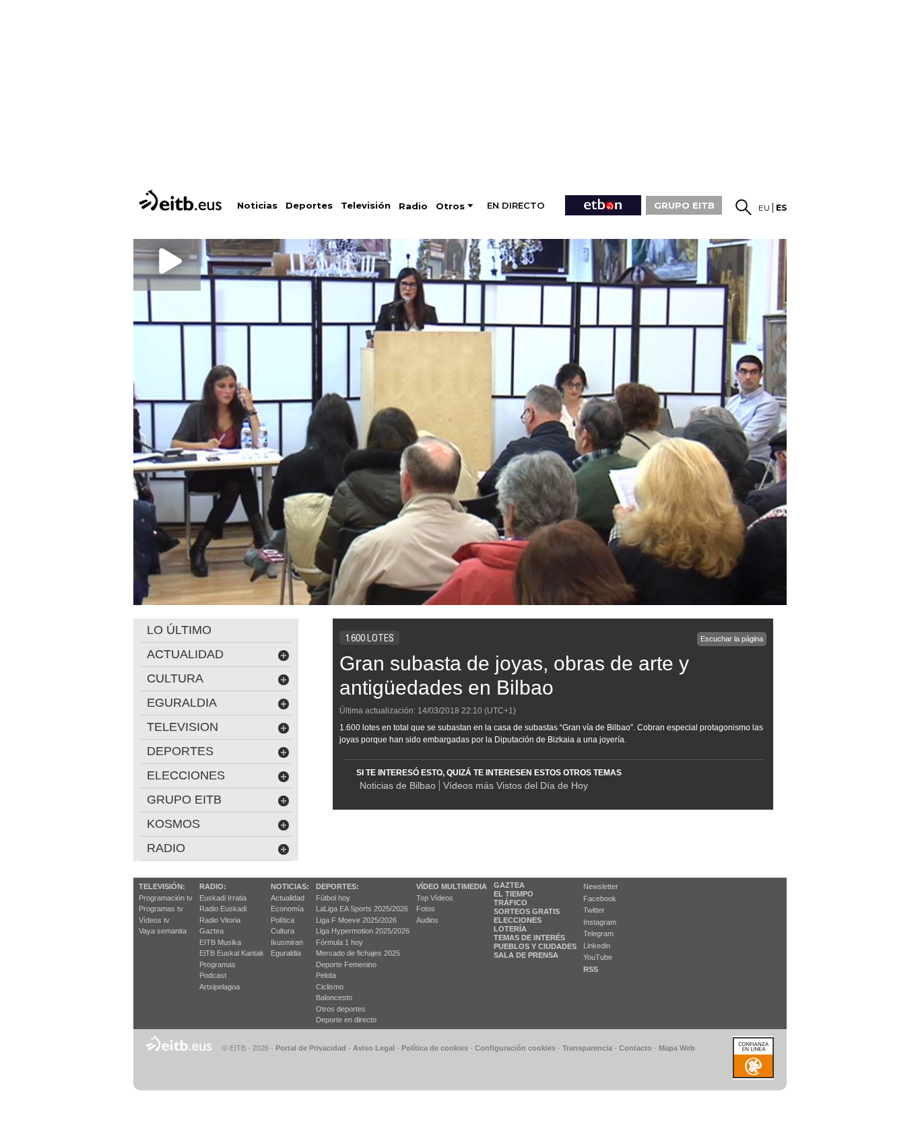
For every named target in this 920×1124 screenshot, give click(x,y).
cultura (175, 678)
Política (282, 920)
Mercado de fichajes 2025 (358, 953)
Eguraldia (286, 953)
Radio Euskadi (223, 909)
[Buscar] (743, 207)
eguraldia (182, 702)
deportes (180, 751)
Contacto (635, 1048)
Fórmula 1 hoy (339, 942)
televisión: (162, 886)
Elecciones (517, 920)
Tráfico (510, 903)
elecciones (186, 775)
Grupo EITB (184, 799)
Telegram (598, 933)
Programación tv (166, 898)
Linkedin (596, 946)
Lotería (510, 929)
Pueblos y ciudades (535, 946)
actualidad (185, 654)
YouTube (597, 957)
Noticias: (290, 886)
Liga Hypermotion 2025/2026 (362, 931)
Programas (217, 964)
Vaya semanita (163, 931)
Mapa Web (677, 1048)
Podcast (212, 975)
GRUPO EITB (684, 205)
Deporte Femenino (346, 964)
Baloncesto (334, 997)
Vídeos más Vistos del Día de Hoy (515, 785)
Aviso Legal (374, 1048)
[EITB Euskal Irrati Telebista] (181, 200)
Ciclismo (329, 987)
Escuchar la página (731, 639)
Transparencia (587, 1048)
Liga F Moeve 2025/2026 (356, 920)
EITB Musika (220, 942)
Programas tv (161, 909)
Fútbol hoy (333, 898)
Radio (166, 848)
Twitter (594, 910)
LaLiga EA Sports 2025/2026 (362, 909)
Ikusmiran (287, 942)
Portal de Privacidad (310, 1048)
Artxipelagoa (219, 987)
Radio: (212, 886)
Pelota (326, 975)
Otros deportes (341, 1009)
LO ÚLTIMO (179, 630)
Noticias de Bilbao (398, 785)
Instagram (599, 922)
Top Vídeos (434, 898)
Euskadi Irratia (223, 898)
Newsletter (600, 886)
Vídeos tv (154, 920)
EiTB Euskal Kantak (231, 953)
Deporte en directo (346, 1020)
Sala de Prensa (526, 955)
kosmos (173, 824)
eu (764, 208)
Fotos (425, 909)
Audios (427, 920)
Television (182, 727)
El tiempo (513, 894)
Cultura (282, 931)
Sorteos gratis (527, 911)
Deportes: (337, 886)
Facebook (599, 898)
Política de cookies (434, 1048)
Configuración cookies (515, 1048)
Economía (287, 909)
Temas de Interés (529, 938)
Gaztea (211, 931)
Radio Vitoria (219, 920)
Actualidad (287, 898)
